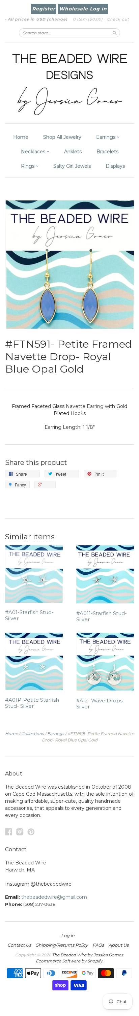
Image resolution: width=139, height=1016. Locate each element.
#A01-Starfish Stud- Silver (29, 615)
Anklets (73, 152)
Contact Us (19, 945)
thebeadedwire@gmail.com (54, 897)
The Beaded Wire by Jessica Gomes (87, 954)
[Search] (115, 33)
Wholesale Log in (83, 9)
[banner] (69, 83)
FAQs (98, 945)
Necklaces (34, 152)
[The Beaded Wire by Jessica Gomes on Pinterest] (31, 832)
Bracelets (107, 152)
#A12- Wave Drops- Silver (100, 704)
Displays (115, 166)
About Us (119, 945)
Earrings (106, 137)
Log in (68, 935)
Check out (118, 19)
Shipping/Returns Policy (62, 945)
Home (20, 137)
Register (43, 9)
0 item (88, 19)
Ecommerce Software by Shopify (69, 960)
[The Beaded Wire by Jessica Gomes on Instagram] (20, 832)
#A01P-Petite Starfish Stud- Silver (32, 703)
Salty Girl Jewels (72, 166)
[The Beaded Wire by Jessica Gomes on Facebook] (8, 832)
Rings (28, 166)
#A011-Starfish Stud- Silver (101, 616)
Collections (32, 733)
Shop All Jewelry (62, 137)
